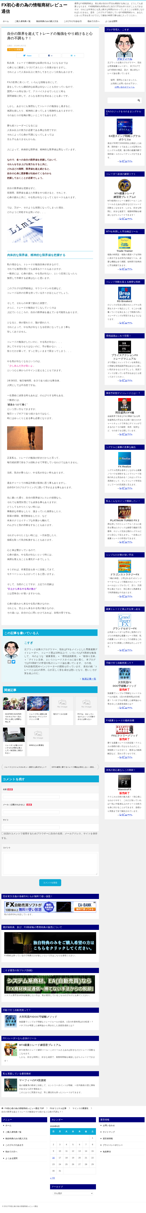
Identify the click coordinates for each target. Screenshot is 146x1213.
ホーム (6, 21)
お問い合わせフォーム (125, 87)
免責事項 (107, 1151)
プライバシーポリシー (113, 1145)
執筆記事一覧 (89, 679)
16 (53, 1158)
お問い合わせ (109, 1125)
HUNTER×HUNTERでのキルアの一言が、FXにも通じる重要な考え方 (14, 718)
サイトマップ (109, 1132)
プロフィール (124, 59)
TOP (24, 1108)
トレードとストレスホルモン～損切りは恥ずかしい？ (25, 767)
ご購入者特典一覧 (23, 21)
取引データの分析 (60, 714)
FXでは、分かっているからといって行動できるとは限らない (86, 716)
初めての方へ (94, 21)
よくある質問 (111, 21)
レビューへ (125, 161)
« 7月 (52, 1178)
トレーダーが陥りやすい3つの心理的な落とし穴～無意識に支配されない (14, 749)
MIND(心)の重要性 (36, 745)
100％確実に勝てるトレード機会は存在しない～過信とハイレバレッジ (75, 767)
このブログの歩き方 (73, 21)
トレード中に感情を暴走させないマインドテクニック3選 (38, 716)
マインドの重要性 (15, 50)
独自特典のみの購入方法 (47, 21)
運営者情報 (108, 1138)
